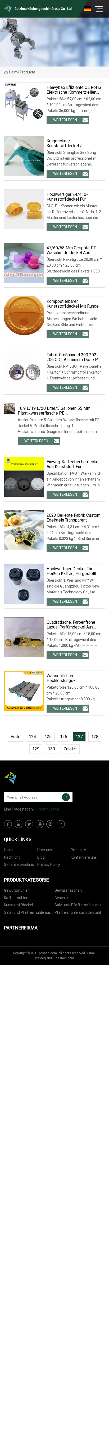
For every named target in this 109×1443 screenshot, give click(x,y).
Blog (41, 857)
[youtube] (40, 824)
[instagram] (50, 824)
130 (51, 748)
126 (63, 736)
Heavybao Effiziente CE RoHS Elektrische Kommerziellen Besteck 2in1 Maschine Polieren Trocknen (74, 90)
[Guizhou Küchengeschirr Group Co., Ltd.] (30, 777)
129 (35, 748)
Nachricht (12, 857)
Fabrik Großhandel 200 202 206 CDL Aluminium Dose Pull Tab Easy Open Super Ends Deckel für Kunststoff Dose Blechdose (74, 357)
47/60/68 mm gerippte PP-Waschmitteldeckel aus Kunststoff (72, 250)
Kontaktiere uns (84, 857)
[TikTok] (61, 824)
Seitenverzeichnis (19, 864)
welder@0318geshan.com (54, 958)
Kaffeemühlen (16, 898)
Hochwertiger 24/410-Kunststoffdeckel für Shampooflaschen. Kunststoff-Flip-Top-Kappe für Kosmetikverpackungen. (72, 197)
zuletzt (70, 748)
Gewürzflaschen (68, 890)
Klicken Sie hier (47, 809)
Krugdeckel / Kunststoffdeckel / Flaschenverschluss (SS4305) (74, 143)
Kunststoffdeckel (18, 905)
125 (48, 736)
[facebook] (8, 824)
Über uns (44, 850)
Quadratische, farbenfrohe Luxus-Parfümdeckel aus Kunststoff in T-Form (71, 625)
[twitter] (29, 824)
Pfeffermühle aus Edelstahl (77, 912)
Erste (15, 736)
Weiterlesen (65, 120)
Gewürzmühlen (17, 890)
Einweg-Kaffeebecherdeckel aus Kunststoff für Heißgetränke (73, 464)
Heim (13, 72)
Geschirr (61, 898)
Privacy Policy (48, 864)
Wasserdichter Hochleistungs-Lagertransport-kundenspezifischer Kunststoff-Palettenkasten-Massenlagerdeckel (72, 678)
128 (94, 736)
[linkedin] (18, 824)
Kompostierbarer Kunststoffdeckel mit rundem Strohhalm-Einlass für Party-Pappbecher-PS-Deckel (74, 304)
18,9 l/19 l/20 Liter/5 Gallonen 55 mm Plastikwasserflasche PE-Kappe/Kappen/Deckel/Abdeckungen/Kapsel (60, 411)
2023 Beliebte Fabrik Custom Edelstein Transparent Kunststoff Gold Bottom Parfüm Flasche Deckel (74, 518)
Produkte (78, 850)
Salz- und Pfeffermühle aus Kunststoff (77, 906)
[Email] (66, 797)
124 (32, 736)
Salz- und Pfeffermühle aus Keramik (27, 913)
